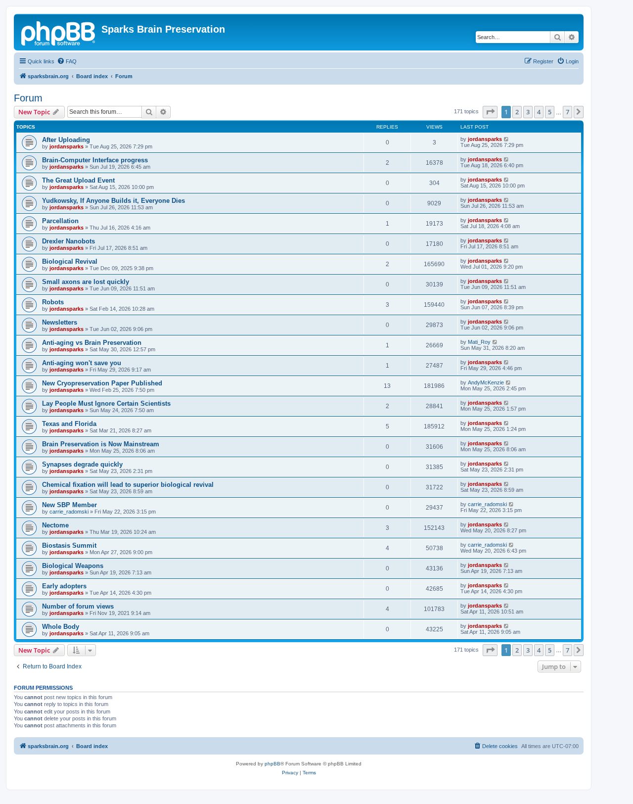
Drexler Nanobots (68, 241)
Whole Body (60, 626)
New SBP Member (69, 505)
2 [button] (517, 111)
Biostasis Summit (69, 545)
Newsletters (59, 322)
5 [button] (549, 111)
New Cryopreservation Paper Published (102, 383)
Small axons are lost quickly (85, 281)
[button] (490, 112)
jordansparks (66, 146)
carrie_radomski (69, 512)
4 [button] (539, 111)
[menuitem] (67, 61)
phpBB (272, 763)
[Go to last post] (506, 139)
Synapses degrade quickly (82, 464)
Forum (28, 98)
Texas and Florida (69, 423)
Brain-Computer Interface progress (95, 160)
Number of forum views (78, 606)
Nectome (55, 525)
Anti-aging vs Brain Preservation (91, 342)
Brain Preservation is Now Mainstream (100, 444)
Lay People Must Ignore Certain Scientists (106, 403)
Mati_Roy (479, 342)
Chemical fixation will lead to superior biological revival (128, 484)
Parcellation (60, 221)
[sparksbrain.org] (58, 32)
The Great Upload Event (78, 180)
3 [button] (528, 111)
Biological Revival (69, 261)
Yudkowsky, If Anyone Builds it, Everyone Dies (113, 200)
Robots (53, 302)
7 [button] (567, 111)
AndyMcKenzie (486, 382)
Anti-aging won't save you (81, 363)
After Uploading (66, 139)
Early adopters (64, 586)
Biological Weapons (72, 565)
